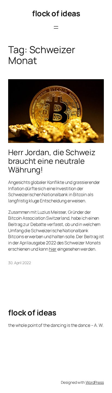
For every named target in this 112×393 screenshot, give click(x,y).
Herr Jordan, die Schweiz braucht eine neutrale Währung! (51, 161)
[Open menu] (56, 27)
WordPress (95, 382)
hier (53, 249)
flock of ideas (56, 13)
